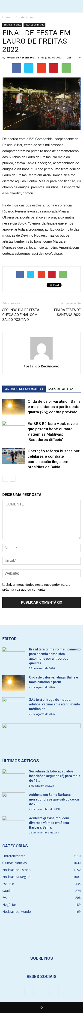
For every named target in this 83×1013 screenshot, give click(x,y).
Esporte (8, 883)
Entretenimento (12, 24)
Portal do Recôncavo (20, 57)
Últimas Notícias (14, 863)
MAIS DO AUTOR (60, 389)
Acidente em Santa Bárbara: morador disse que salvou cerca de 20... (54, 799)
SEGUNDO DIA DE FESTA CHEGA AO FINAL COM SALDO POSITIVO (20, 315)
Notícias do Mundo (16, 911)
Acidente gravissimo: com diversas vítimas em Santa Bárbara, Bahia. (49, 822)
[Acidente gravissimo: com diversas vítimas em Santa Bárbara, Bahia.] (13, 824)
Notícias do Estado (34, 24)
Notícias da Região (16, 877)
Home (6, 17)
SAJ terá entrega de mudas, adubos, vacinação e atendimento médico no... (54, 704)
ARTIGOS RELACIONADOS (24, 389)
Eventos (8, 897)
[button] (76, 6)
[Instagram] (41, 990)
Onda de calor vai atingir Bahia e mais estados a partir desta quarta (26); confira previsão (54, 406)
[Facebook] (29, 990)
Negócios (9, 904)
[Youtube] (54, 990)
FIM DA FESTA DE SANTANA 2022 (67, 312)
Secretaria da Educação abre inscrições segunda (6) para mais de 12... (54, 775)
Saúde (7, 890)
